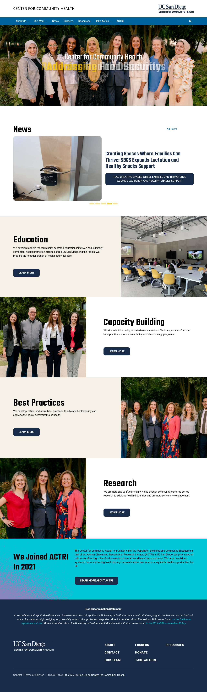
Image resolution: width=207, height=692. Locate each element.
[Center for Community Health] (33, 646)
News (55, 21)
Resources (84, 21)
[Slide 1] (91, 203)
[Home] (176, 8)
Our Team (113, 660)
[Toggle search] (190, 21)
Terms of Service (34, 675)
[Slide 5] (115, 203)
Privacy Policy (54, 675)
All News (172, 128)
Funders (68, 21)
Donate (141, 652)
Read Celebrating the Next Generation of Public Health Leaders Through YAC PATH (150, 175)
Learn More (26, 272)
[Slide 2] (97, 203)
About (110, 645)
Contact (112, 652)
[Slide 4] (109, 203)
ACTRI (120, 21)
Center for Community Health (44, 8)
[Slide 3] (103, 203)
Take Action (145, 660)
